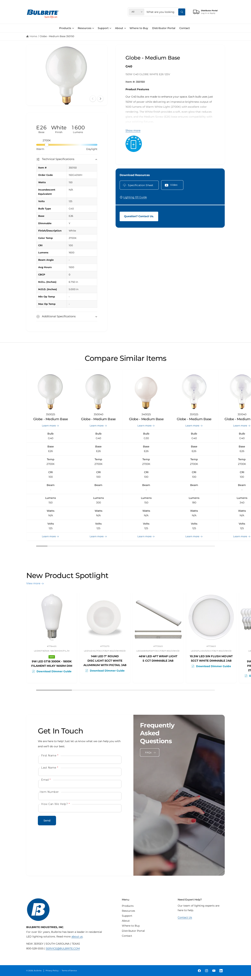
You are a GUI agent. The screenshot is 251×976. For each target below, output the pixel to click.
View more (33, 583)
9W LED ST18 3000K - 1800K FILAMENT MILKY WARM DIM (51, 664)
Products (65, 28)
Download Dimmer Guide (54, 671)
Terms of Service (69, 970)
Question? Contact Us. (139, 216)
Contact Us (185, 917)
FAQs (148, 752)
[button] (66, 28)
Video (174, 184)
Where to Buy (131, 925)
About (119, 28)
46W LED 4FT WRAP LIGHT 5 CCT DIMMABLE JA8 (158, 658)
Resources (84, 28)
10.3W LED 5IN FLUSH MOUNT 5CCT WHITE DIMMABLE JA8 (211, 658)
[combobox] (166, 12)
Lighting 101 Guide (135, 197)
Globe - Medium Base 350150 (57, 36)
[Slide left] (93, 99)
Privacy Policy (52, 970)
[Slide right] (100, 99)
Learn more (49, 425)
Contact (127, 935)
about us (77, 936)
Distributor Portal (133, 930)
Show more (133, 130)
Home (33, 36)
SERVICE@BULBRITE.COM (63, 948)
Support (103, 28)
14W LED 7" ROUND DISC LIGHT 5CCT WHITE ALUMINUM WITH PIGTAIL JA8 (104, 660)
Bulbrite (38, 970)
